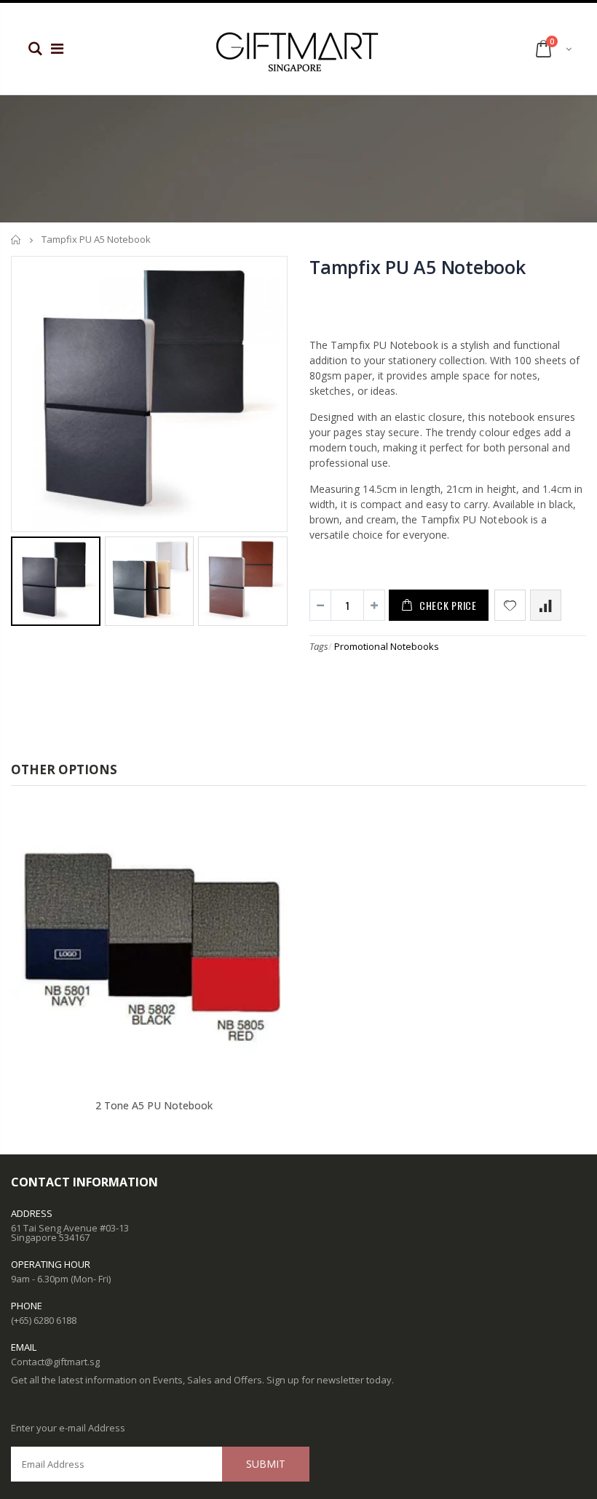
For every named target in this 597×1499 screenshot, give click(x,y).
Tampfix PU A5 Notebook (417, 266)
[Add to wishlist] (510, 605)
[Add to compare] (545, 605)
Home (16, 239)
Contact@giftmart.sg (55, 1361)
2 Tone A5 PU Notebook (154, 1105)
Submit (265, 1464)
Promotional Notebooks (386, 646)
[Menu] (57, 48)
